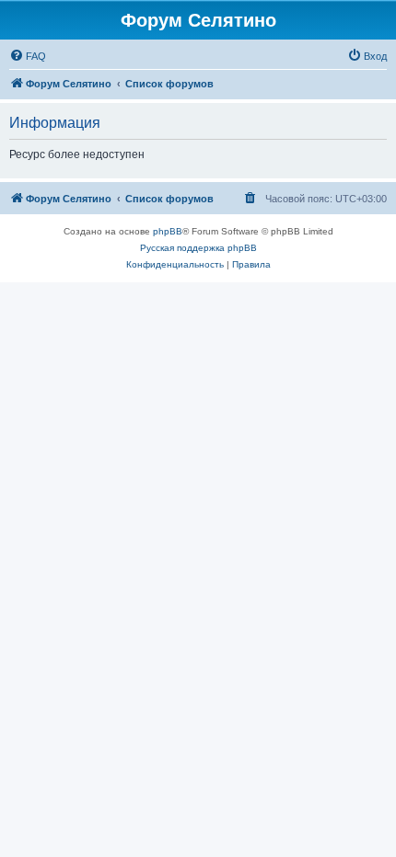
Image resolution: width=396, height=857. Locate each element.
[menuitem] (27, 56)
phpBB (167, 231)
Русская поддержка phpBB (198, 248)
